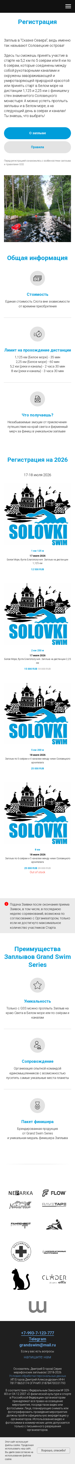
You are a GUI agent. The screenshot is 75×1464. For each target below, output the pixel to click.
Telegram (37, 1339)
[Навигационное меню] (68, 6)
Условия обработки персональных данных (37, 1376)
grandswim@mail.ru (37, 1345)
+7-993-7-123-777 (37, 1333)
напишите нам (37, 1357)
